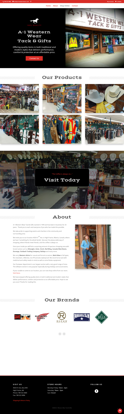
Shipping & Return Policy (21, 400)
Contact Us (34, 58)
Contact (75, 6)
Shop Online (65, 6)
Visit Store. (16, 273)
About (55, 6)
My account (110, 1)
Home (48, 6)
